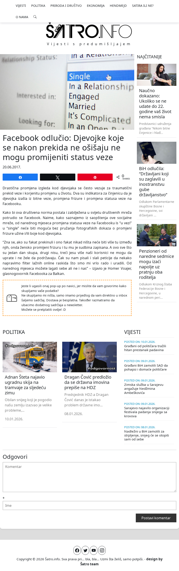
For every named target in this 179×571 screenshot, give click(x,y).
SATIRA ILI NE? (142, 5)
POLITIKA (38, 5)
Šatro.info (52, 559)
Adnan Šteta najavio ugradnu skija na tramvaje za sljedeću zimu (25, 385)
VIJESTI (21, 5)
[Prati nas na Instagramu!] (102, 550)
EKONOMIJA (96, 5)
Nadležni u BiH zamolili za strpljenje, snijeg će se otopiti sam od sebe (146, 435)
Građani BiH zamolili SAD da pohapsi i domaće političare (146, 367)
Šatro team (89, 564)
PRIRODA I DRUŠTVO (66, 5)
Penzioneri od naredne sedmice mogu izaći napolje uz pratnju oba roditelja (156, 264)
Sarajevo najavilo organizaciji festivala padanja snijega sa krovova (146, 412)
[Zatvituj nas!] (85, 550)
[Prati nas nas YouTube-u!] (93, 550)
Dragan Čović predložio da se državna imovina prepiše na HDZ (87, 382)
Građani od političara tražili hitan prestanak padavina (145, 348)
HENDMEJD (118, 5)
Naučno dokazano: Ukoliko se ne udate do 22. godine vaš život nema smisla (155, 104)
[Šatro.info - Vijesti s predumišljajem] (89, 30)
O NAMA (22, 17)
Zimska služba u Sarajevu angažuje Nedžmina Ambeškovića (143, 388)
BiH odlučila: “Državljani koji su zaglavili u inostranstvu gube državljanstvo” (154, 182)
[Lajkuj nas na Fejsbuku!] (77, 550)
